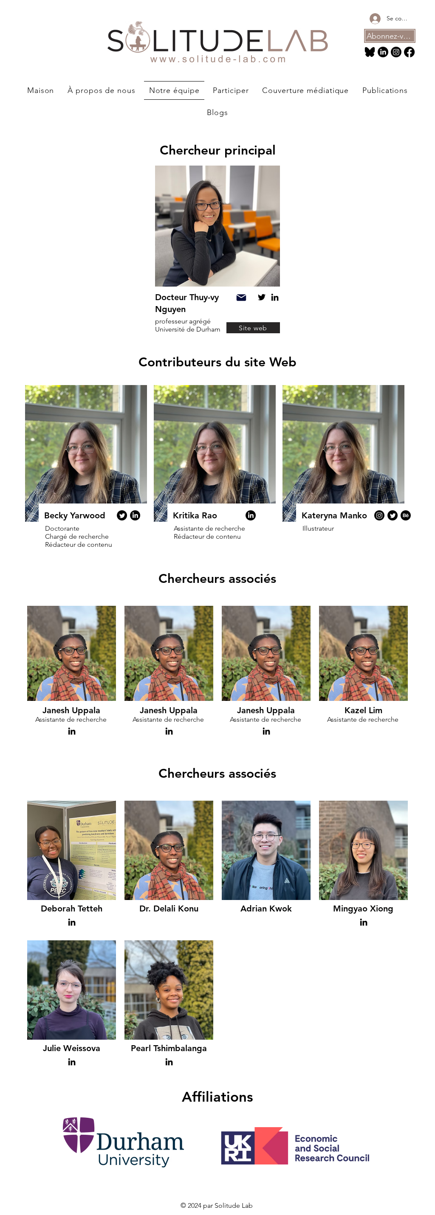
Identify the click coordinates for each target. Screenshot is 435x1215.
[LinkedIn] (383, 52)
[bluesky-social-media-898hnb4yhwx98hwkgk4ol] (369, 52)
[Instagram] (396, 52)
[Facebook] (409, 52)
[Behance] (406, 515)
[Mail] (241, 297)
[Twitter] (262, 297)
